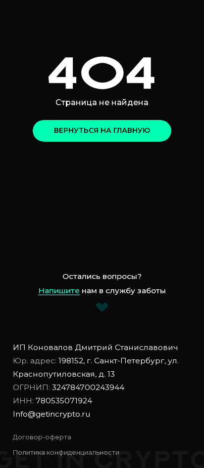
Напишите (59, 290)
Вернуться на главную (102, 130)
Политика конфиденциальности (66, 452)
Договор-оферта (42, 437)
